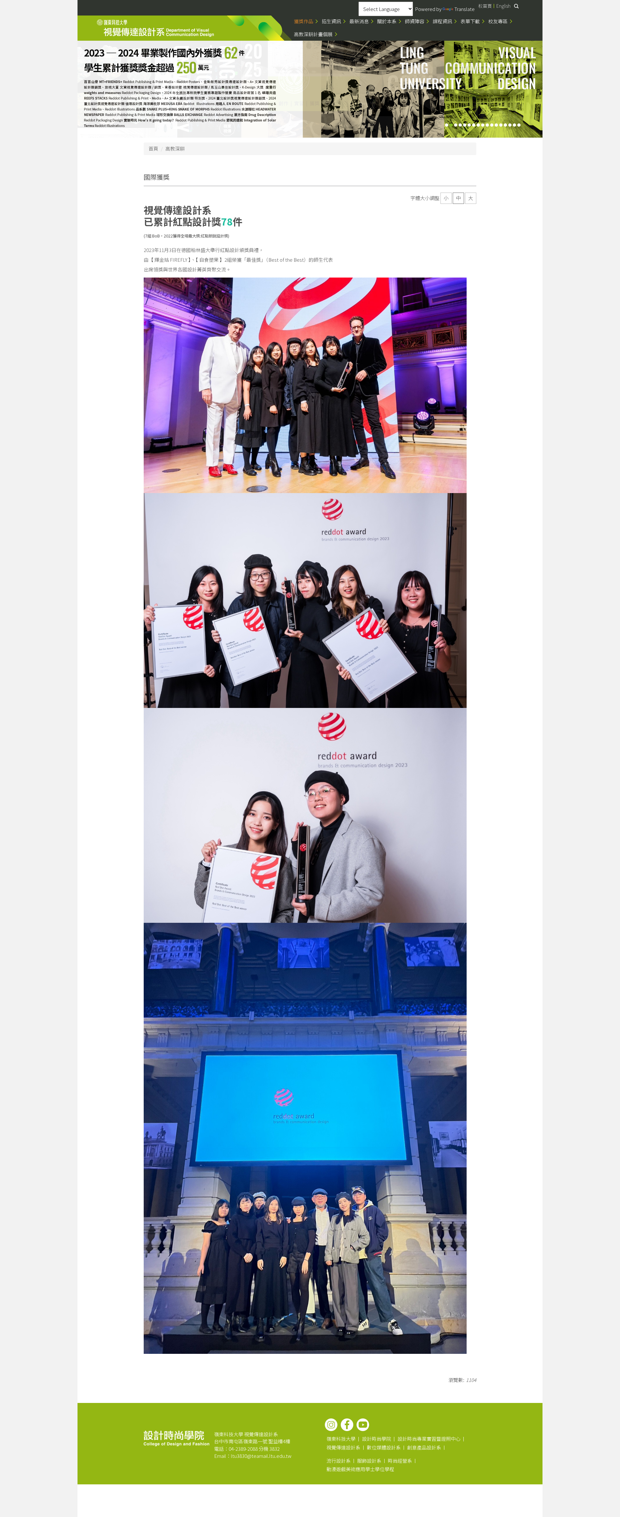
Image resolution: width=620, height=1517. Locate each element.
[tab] (446, 125)
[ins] (331, 1425)
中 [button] (458, 198)
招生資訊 (331, 21)
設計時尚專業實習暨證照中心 (429, 1438)
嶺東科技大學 (341, 1438)
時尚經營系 (400, 1460)
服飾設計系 (369, 1460)
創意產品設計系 (424, 1447)
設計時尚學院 (376, 1438)
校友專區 (498, 21)
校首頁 (485, 6)
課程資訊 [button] (442, 21)
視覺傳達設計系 (343, 1447)
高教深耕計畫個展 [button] (313, 34)
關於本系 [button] (387, 21)
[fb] (347, 1425)
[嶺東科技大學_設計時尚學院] (176, 1437)
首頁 (153, 148)
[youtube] (363, 1425)
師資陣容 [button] (414, 21)
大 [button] (470, 198)
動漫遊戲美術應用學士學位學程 (360, 1469)
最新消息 (359, 21)
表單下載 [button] (470, 21)
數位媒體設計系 (384, 1447)
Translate (464, 8)
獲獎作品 (303, 21)
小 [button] (446, 198)
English (503, 6)
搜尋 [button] (516, 6)
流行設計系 (338, 1460)
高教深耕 (175, 148)
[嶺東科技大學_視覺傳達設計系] (155, 28)
